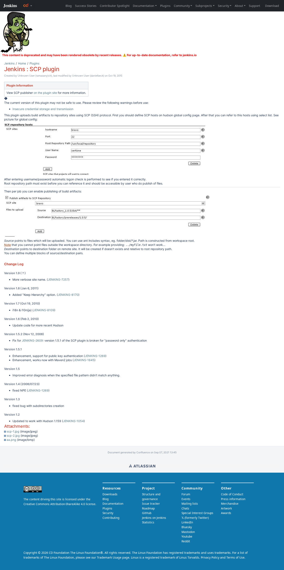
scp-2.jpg (13, 435)
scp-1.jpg (13, 431)
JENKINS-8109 (43, 310)
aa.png (11, 439)
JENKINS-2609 (32, 340)
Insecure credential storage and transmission (42, 109)
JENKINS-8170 (68, 294)
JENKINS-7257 (58, 279)
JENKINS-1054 (73, 421)
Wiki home (142, 465)
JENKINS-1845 (84, 360)
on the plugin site (45, 92)
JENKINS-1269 (95, 356)
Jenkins (9, 63)
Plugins (34, 63)
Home (22, 63)
